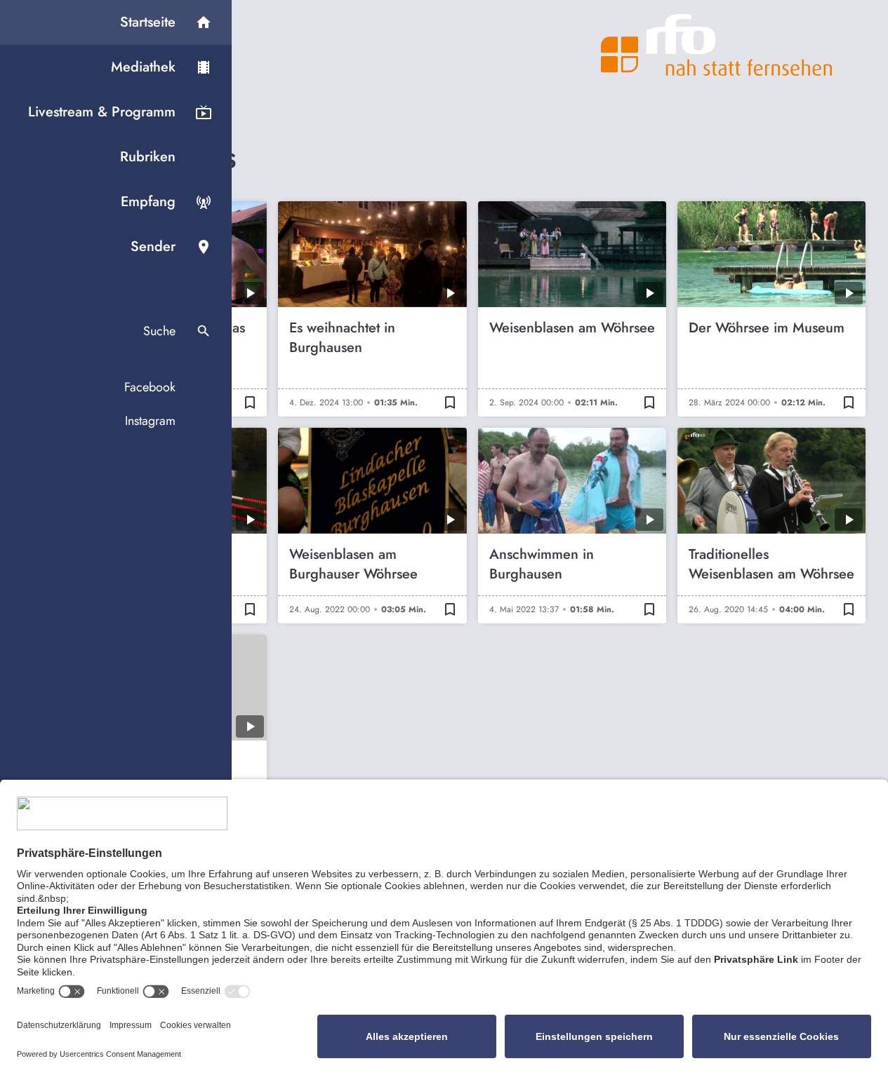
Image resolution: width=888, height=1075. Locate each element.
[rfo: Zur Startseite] (717, 45)
